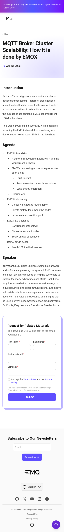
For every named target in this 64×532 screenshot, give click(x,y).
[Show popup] (32, 525)
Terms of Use (29, 379)
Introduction (12, 88)
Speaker (9, 257)
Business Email (15, 354)
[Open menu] (59, 18)
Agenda (8, 145)
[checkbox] (9, 379)
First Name (13, 342)
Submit (30, 396)
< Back (6, 34)
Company (12, 367)
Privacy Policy (13, 390)
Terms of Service (30, 390)
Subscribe (30, 457)
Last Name (38, 342)
